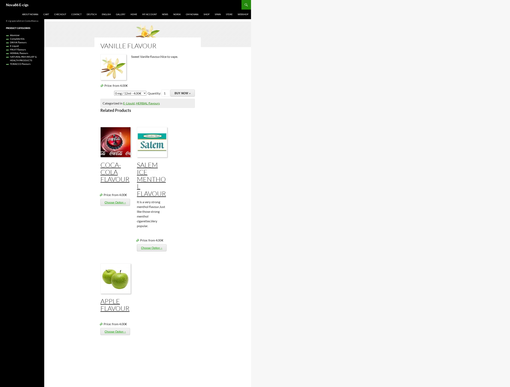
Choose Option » (115, 202)
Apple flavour (114, 304)
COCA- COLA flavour (114, 172)
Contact (76, 14)
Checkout (60, 14)
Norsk (177, 14)
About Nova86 (30, 14)
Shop (207, 14)
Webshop (243, 14)
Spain (218, 14)
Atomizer (15, 35)
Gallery (120, 14)
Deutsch (92, 14)
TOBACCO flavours (20, 63)
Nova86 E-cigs (17, 5)
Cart (46, 14)
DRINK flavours (18, 42)
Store (229, 14)
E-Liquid (129, 103)
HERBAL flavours (148, 103)
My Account (149, 14)
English (106, 14)
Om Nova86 (192, 14)
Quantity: (155, 93)
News (165, 14)
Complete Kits (17, 38)
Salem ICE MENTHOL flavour (151, 179)
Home (133, 14)
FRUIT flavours (18, 49)
